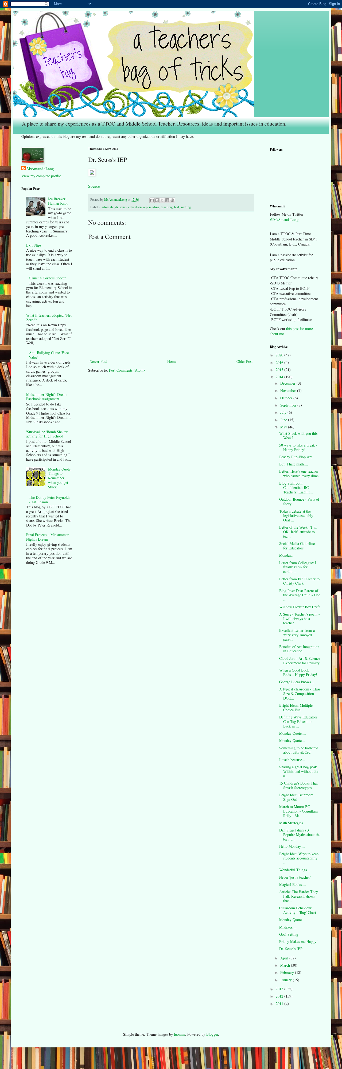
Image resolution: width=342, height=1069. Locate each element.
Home (171, 361)
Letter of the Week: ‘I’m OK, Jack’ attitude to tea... (298, 532)
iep (145, 207)
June (284, 419)
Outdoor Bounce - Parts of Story (299, 501)
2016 (280, 362)
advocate (108, 207)
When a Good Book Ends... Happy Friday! (298, 672)
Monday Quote (290, 919)
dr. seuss (121, 207)
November (288, 390)
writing (186, 207)
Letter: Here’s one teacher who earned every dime (298, 473)
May (284, 426)
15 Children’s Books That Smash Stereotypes (298, 785)
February (287, 972)
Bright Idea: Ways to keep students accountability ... (298, 858)
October (286, 397)
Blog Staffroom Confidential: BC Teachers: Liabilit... (296, 488)
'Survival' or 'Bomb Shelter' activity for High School (47, 434)
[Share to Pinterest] (172, 200)
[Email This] (152, 200)
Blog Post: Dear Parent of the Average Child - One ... (299, 595)
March (285, 965)
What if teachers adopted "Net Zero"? (49, 317)
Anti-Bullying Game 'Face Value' (49, 355)
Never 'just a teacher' (295, 877)
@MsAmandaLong (284, 219)
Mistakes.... (288, 927)
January (286, 979)
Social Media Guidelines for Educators (297, 545)
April (284, 958)
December (288, 383)
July (283, 412)
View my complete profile (41, 175)
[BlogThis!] (157, 200)
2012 (280, 996)
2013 (280, 988)
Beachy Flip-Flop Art (295, 456)
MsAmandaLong (40, 168)
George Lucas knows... (296, 681)
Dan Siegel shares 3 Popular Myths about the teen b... (299, 834)
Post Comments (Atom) (127, 370)
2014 (280, 376)
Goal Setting (288, 934)
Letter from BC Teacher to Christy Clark (299, 581)
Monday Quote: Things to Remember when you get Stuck (60, 478)
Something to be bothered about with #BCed (298, 750)
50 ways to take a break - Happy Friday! (298, 447)
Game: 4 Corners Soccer (47, 277)
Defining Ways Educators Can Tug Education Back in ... (298, 721)
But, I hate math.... (293, 464)
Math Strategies (291, 822)
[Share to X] (162, 200)
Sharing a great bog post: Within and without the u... (298, 771)
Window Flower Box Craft (299, 606)
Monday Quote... (292, 740)
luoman (179, 1034)
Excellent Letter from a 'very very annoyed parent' (297, 635)
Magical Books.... (292, 884)
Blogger (212, 1034)
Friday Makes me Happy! (298, 941)
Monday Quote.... (292, 733)
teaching (167, 207)
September (288, 405)
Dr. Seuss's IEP (290, 948)
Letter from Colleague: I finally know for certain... (297, 567)
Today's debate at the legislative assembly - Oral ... (297, 516)
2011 (280, 1003)
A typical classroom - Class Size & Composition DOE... (299, 693)
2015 (280, 369)
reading (154, 207)
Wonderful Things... (294, 869)
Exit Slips (33, 245)
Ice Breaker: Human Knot (58, 201)
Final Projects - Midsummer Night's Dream (47, 537)
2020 (280, 354)
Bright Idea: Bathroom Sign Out (296, 797)
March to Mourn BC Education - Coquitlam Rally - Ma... (298, 811)
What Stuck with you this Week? (298, 435)
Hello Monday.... (292, 846)
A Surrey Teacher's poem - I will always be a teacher (299, 619)
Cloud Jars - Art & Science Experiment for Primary (299, 660)
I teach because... (292, 759)
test (176, 207)
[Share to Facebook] (167, 200)
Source (94, 186)
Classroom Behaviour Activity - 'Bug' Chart (297, 910)
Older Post (244, 361)
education (135, 207)
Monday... (286, 555)
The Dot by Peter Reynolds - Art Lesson (49, 499)
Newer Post (98, 361)
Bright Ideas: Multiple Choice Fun (296, 707)
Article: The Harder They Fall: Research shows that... (298, 896)
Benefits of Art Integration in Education (299, 649)
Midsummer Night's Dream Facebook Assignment (46, 396)
